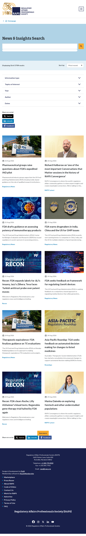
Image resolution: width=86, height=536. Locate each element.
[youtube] (52, 522)
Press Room (9, 480)
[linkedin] (47, 522)
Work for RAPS (10, 493)
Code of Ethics (10, 487)
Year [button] (7, 91)
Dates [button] (7, 103)
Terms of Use (9, 503)
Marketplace (9, 477)
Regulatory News (8, 186)
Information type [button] (12, 78)
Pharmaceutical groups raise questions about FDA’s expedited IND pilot (19, 169)
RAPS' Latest (49, 190)
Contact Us (8, 490)
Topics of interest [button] (12, 84)
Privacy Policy (10, 500)
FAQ (6, 506)
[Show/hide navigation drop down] (81, 9)
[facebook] (33, 522)
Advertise (8, 497)
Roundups (48, 365)
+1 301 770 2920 (47, 463)
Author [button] (8, 97)
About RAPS (9, 484)
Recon (4, 303)
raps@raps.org (45, 469)
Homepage (12, 21)
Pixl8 (23, 471)
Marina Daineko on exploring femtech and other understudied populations (62, 405)
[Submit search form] (81, 46)
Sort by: (62, 65)
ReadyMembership (27, 474)
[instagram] (38, 522)
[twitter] (43, 522)
